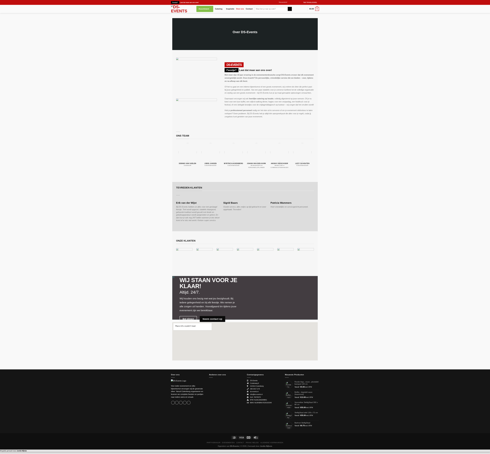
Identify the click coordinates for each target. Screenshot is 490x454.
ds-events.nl (254, 391)
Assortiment (204, 9)
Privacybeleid (252, 442)
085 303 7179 (255, 389)
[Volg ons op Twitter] (294, 2)
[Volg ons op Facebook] (289, 2)
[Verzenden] (290, 9)
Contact (249, 9)
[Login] (304, 9)
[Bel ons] (298, 2)
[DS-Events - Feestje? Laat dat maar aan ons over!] (182, 9)
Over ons (240, 9)
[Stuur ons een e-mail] (296, 2)
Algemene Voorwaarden (271, 442)
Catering (218, 9)
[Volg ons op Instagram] (291, 2)
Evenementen (228, 442)
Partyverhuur (213, 442)
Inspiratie (230, 9)
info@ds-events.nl (256, 394)
